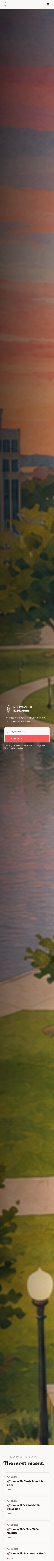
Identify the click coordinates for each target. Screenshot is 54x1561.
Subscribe (13, 739)
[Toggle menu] (48, 4)
